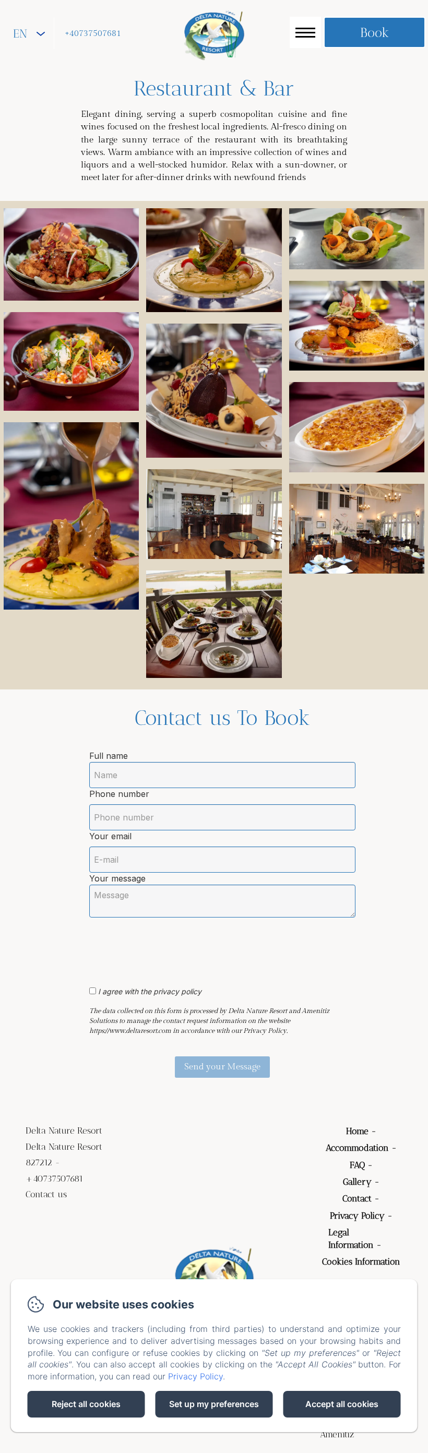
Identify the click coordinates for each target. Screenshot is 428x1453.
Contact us (46, 1194)
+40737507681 (93, 34)
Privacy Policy (357, 1215)
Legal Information (351, 1238)
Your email (110, 836)
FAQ (357, 1165)
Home (357, 1131)
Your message (117, 878)
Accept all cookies (341, 1404)
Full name (108, 756)
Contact (357, 1198)
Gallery (357, 1181)
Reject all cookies (86, 1404)
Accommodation (357, 1147)
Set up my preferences (214, 1404)
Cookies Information (361, 1261)
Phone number (119, 794)
